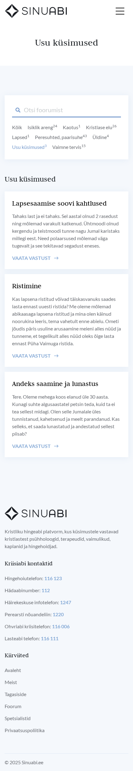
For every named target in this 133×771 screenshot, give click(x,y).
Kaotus (71, 127)
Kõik (17, 127)
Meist (11, 682)
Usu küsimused (29, 147)
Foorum (13, 706)
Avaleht (13, 670)
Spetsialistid (18, 718)
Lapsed (20, 137)
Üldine (100, 137)
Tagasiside (15, 694)
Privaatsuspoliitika (25, 730)
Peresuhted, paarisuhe (61, 137)
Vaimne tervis (69, 147)
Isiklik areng (42, 127)
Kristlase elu (101, 127)
